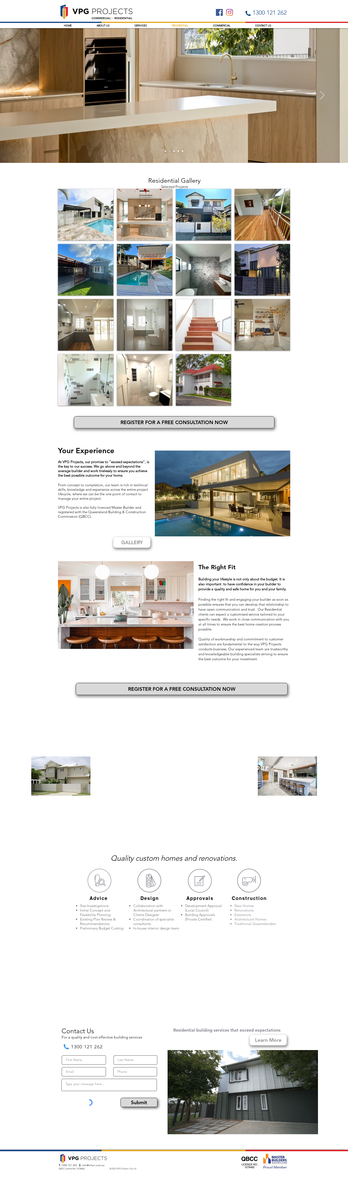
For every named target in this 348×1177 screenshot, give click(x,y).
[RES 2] (174, 151)
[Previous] (26, 95)
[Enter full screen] (311, 1128)
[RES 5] (178, 151)
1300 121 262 (69, 1165)
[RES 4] (165, 151)
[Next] (322, 95)
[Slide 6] (169, 151)
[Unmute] (182, 1128)
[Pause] (174, 1128)
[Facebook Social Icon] (219, 12)
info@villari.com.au (93, 1165)
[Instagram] (229, 12)
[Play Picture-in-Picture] (303, 1128)
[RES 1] (182, 151)
